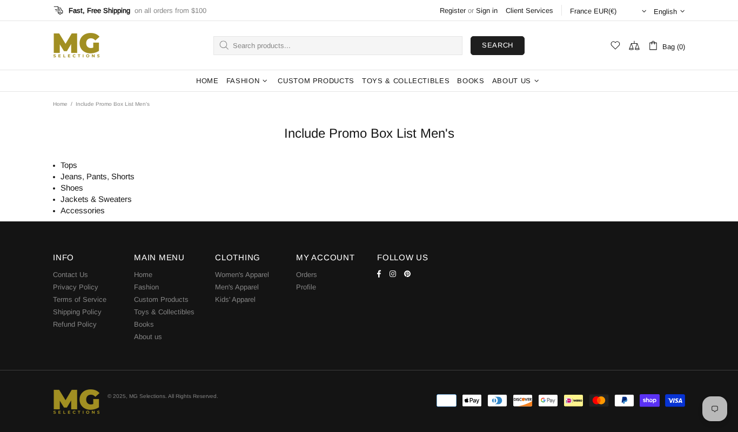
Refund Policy (75, 324)
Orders (306, 275)
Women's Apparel (242, 275)
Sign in (487, 10)
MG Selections (76, 45)
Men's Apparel (237, 287)
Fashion (146, 287)
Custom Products (161, 299)
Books (144, 324)
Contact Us (70, 275)
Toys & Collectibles (164, 312)
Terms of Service (79, 299)
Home (60, 104)
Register (453, 10)
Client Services (529, 10)
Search (497, 45)
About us (148, 337)
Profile (306, 287)
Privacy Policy (75, 287)
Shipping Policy (77, 312)
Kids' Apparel (235, 299)
